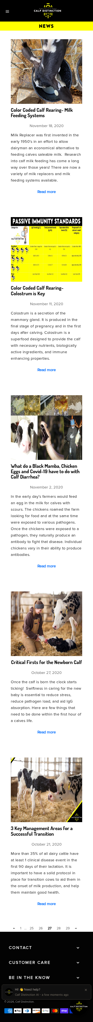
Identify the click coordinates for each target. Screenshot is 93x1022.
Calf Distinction (24, 1001)
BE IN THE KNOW (29, 977)
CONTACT (20, 947)
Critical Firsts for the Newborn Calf (46, 662)
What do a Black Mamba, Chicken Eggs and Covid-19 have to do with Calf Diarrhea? (45, 471)
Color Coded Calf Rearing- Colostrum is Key (37, 290)
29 (68, 928)
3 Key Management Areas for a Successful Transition (42, 830)
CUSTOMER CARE (29, 962)
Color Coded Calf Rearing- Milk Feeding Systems (42, 112)
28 (59, 928)
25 (32, 928)
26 (41, 928)
